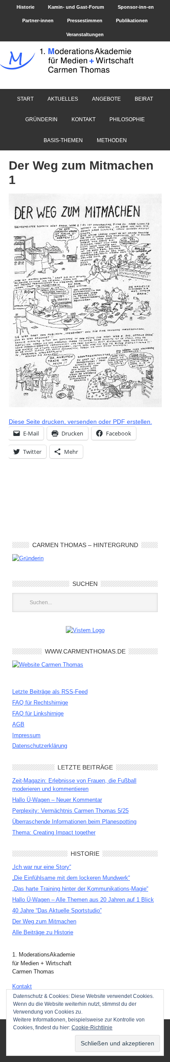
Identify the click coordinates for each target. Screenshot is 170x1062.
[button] (85, 300)
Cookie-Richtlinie (91, 1028)
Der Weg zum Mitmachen (44, 921)
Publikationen (132, 20)
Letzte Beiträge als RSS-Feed (50, 691)
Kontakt (83, 119)
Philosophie (127, 119)
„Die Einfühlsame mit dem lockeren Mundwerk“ (71, 878)
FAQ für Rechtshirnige (40, 702)
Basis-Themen (63, 140)
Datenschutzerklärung (39, 745)
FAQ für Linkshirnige (38, 713)
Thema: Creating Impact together (53, 832)
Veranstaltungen (85, 34)
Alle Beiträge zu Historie (42, 932)
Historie (25, 7)
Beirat (141, 99)
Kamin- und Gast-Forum (76, 7)
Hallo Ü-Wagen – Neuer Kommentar (57, 799)
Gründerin (41, 119)
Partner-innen (38, 20)
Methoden (112, 140)
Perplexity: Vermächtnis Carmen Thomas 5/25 (70, 810)
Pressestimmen (84, 20)
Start (25, 99)
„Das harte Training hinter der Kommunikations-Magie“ (80, 888)
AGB (18, 724)
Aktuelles (63, 99)
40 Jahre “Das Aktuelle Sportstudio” (57, 910)
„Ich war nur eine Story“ (41, 867)
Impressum (26, 735)
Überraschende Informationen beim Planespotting (74, 821)
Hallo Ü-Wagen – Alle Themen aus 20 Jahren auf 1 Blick (83, 899)
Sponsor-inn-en (136, 7)
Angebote (103, 99)
